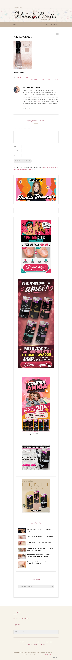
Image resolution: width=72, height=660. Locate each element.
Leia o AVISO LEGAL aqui (47, 655)
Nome (16, 146)
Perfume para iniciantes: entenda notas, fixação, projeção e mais (38, 562)
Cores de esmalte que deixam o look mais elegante (39, 530)
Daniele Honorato (22, 77)
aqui (39, 101)
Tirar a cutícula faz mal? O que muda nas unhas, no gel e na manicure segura (38, 555)
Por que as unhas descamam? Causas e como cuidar (40, 537)
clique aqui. (26, 106)
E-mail (16, 151)
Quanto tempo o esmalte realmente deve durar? (39, 543)
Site (14, 155)
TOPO (55, 657)
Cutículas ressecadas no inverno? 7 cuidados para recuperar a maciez (40, 549)
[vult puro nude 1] (23, 68)
